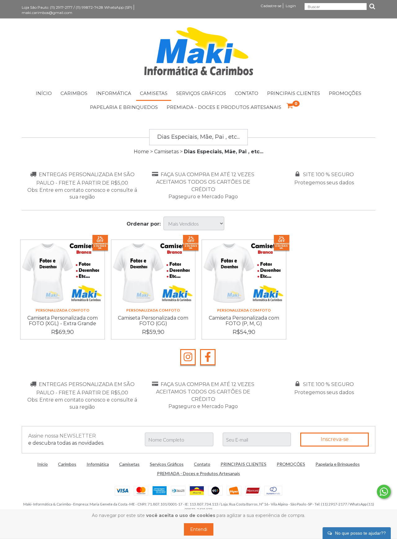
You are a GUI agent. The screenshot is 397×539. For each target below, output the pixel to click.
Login (291, 5)
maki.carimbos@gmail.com (47, 12)
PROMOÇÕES (345, 93)
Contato (246, 93)
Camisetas (153, 93)
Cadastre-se (271, 5)
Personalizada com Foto (62, 310)
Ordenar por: (144, 224)
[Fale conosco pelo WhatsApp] (384, 492)
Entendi (198, 529)
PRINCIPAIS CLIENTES (293, 93)
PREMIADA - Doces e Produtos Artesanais (224, 107)
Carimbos (73, 93)
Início (44, 93)
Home (141, 152)
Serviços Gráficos (201, 93)
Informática (113, 93)
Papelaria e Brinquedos (124, 107)
